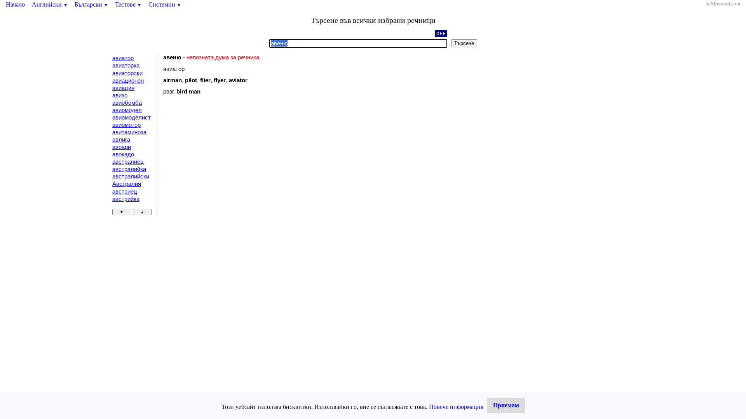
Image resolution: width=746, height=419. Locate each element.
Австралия (126, 184)
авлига (121, 140)
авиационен (128, 81)
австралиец (128, 162)
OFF (441, 33)
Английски (50, 4)
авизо (119, 95)
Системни (164, 4)
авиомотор (126, 125)
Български (91, 4)
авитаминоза (129, 132)
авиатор (123, 58)
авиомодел (127, 110)
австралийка (129, 169)
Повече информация (456, 406)
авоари (121, 147)
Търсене (464, 43)
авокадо (123, 154)
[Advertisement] (229, 164)
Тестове (128, 4)
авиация (123, 88)
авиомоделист (131, 117)
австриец (124, 192)
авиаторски (127, 73)
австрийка (125, 199)
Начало (15, 4)
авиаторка (125, 65)
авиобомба (127, 103)
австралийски (130, 176)
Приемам (506, 405)
